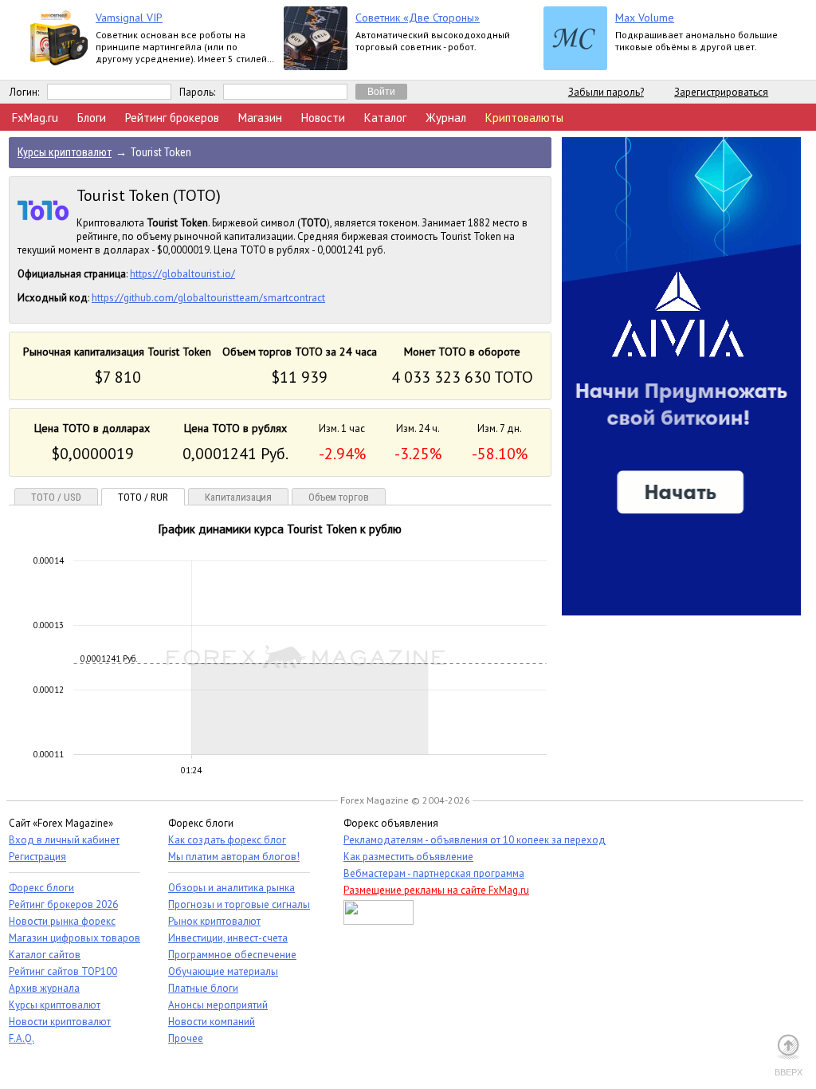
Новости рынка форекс (62, 921)
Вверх (788, 1072)
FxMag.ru (35, 117)
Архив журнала (44, 988)
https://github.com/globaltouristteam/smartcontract (208, 298)
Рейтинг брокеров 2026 (63, 904)
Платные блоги (203, 988)
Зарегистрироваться (721, 92)
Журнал (446, 117)
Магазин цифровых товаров (74, 938)
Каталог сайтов (44, 954)
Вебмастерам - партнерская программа (433, 873)
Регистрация (37, 856)
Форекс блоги (41, 887)
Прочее (185, 1038)
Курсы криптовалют (54, 1005)
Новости (323, 117)
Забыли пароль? (606, 92)
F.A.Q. (21, 1038)
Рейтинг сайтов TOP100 (63, 971)
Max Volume (644, 17)
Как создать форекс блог (227, 840)
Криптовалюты (524, 117)
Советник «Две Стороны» (417, 17)
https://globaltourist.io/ (182, 274)
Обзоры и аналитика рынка (231, 887)
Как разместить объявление (408, 856)
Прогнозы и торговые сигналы (239, 904)
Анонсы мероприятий (218, 1005)
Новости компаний (211, 1021)
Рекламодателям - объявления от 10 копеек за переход (474, 840)
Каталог (385, 117)
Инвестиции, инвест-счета (228, 938)
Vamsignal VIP (129, 17)
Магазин (260, 117)
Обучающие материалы (223, 971)
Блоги (91, 117)
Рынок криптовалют (214, 921)
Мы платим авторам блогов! (234, 856)
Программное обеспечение (232, 954)
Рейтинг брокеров (172, 117)
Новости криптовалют (60, 1021)
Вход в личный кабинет (64, 840)
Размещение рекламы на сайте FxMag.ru (436, 890)
